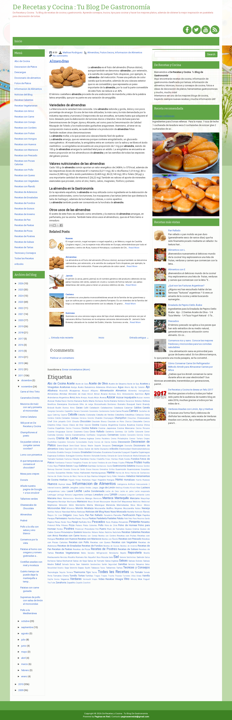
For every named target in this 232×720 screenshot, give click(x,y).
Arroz (72, 397)
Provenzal (79, 529)
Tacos (102, 568)
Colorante (139, 432)
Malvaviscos (68, 498)
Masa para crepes (29, 473)
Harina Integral (98, 476)
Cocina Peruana (143, 428)
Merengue (99, 505)
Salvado (65, 564)
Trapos (104, 576)
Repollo (123, 553)
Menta (90, 505)
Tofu (132, 572)
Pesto (108, 522)
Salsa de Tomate (96, 561)
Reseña (147, 553)
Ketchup (119, 488)
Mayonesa (127, 501)
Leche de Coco (112, 491)
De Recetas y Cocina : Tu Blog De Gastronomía (81, 7)
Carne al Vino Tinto (30, 391)
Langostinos (53, 491)
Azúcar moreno (143, 397)
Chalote (98, 418)
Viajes (94, 579)
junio (23, 645)
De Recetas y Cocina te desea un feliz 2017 (190, 389)
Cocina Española (56, 428)
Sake (111, 557)
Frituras (129, 462)
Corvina (139, 435)
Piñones (64, 525)
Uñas (133, 576)
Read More (134, 247)
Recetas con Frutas (126, 535)
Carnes (133, 411)
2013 (20, 363)
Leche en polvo (127, 491)
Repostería (135, 552)
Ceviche (90, 418)
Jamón (69, 275)
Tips (88, 572)
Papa (138, 515)
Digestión (69, 449)
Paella (81, 515)
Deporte (97, 445)
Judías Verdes (85, 488)
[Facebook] (187, 30)
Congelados (102, 435)
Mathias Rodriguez (72, 52)
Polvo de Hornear (127, 525)
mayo (24, 651)
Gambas (92, 466)
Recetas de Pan (22, 219)
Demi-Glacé (62, 445)
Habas (76, 473)
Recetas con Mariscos (89, 538)
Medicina (136, 501)
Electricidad (125, 449)
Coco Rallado (97, 431)
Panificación (129, 515)
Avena (103, 397)
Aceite (71, 383)
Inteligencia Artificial (126, 484)
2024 (20, 295)
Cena (147, 414)
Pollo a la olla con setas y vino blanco (29, 530)
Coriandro (131, 435)
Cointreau (119, 432)
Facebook (60, 459)
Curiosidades (81, 442)
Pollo (100, 525)
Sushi (87, 567)
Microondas (53, 508)
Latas (63, 491)
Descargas (117, 445)
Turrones (126, 576)
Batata (113, 401)
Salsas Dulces (135, 561)
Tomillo (73, 575)
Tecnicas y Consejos (136, 567)
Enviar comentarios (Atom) (76, 369)
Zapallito (71, 582)
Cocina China (143, 425)
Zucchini (86, 583)
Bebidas (138, 401)
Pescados (98, 522)
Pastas (92, 518)
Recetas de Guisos (111, 546)
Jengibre (74, 487)
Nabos (138, 508)
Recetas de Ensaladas (69, 545)
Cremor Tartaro (136, 438)
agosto (25, 633)
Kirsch (133, 488)
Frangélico (76, 463)
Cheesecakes (143, 418)
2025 (20, 289)
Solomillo (73, 568)
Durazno (104, 449)
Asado (91, 397)
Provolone (89, 529)
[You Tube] (205, 30)
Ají (132, 387)
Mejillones (52, 505)
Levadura (98, 494)
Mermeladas (123, 505)
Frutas (138, 462)
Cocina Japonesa (107, 428)
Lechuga (51, 494)
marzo (24, 664)
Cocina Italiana (89, 428)
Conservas (113, 434)
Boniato (121, 404)
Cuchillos (52, 442)
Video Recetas (106, 579)
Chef (49, 421)
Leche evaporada (142, 491)
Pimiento (145, 522)
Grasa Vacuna (92, 469)
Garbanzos (101, 466)
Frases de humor (89, 463)
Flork (121, 459)
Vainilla (146, 575)
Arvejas (84, 397)
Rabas (101, 532)
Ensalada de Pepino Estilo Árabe (185, 305)
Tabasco (95, 567)
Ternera (69, 572)
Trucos (118, 575)
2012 (20, 369)
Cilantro (51, 425)
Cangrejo (51, 411)
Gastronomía (119, 465)
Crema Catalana (28, 416)
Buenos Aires (69, 408)
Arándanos (53, 397)
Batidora (121, 401)
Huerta (139, 480)
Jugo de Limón (107, 487)
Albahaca (52, 390)
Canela (146, 407)
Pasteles (111, 518)
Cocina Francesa (73, 428)
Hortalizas (129, 479)
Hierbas (63, 479)
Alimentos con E (176, 269)
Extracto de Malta (130, 456)
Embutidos (52, 452)
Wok (140, 579)
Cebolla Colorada (86, 414)
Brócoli (50, 407)
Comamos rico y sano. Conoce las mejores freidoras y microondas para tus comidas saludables (190, 344)
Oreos (75, 515)
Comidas (60, 435)
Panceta (117, 515)
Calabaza (118, 407)
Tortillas (89, 575)
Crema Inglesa (86, 438)
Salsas (123, 560)
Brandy (146, 404)
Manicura (97, 498)
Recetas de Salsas (128, 549)
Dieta (61, 449)
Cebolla (72, 414)
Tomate (139, 572)
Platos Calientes (90, 525)
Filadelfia (101, 459)
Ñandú (146, 511)
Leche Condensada (94, 491)
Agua (120, 387)
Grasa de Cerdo (78, 469)
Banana (78, 401)
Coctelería (109, 432)
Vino (126, 579)
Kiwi (138, 487)
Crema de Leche (67, 438)
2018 (20, 332)
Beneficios (51, 404)
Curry (90, 442)
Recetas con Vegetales (124, 542)
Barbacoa (99, 401)
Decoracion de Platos (25, 66)
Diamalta (128, 445)
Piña (58, 525)
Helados (130, 476)
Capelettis (69, 411)
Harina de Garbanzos (140, 473)
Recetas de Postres (104, 549)
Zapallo (79, 583)
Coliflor (131, 432)
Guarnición (120, 469)
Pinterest (51, 525)
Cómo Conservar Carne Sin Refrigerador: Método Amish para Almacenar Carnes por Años (190, 366)
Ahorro (127, 387)
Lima (106, 494)
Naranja (146, 508)
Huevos (52, 484)
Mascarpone (105, 501)
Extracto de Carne (115, 456)
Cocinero (78, 431)
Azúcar (111, 397)
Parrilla (71, 518)
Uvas (138, 575)
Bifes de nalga (86, 404)
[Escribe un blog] (54, 225)
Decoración (124, 441)
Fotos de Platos (22, 83)
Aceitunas (65, 387)
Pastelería (102, 518)
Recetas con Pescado (130, 538)
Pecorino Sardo (143, 518)
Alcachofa (63, 391)
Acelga (74, 387)
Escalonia (107, 452)
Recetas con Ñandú (110, 539)
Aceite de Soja (133, 384)
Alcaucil (85, 391)
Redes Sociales (88, 553)
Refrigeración (101, 553)
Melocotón (63, 505)
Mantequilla (122, 498)
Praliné (23, 520)
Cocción (87, 425)
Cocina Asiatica (127, 425)
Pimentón (123, 522)
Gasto (109, 466)
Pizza (71, 525)
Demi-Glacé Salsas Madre (81, 445)
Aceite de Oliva (98, 383)
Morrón (79, 508)
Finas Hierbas (111, 459)
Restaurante (53, 557)
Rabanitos (86, 532)
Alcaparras (74, 390)
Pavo (135, 518)
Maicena (51, 498)
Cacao (79, 407)
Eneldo (60, 452)
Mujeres (118, 508)
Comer (147, 432)
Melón (71, 505)
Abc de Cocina (56, 383)
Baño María (88, 401)
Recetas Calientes (131, 532)
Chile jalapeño (59, 421)
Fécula (76, 459)
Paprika (146, 515)
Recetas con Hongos (25, 138)
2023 (20, 302)
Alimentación (107, 390)
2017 (20, 338)
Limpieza (122, 495)
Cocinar (69, 432)
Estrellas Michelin (83, 456)
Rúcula (104, 557)
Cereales (66, 418)
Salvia (72, 564)
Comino (68, 435)
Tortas (81, 575)
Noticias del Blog (95, 511)
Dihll (75, 449)
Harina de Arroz (122, 473)
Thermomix (79, 572)
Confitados (91, 435)
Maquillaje (145, 498)
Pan (87, 515)
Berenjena (62, 404)
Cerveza (83, 418)
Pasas (78, 518)
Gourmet (58, 469)
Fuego (75, 466)
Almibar (63, 394)
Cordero (123, 435)
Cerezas (75, 418)
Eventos (103, 456)
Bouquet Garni (134, 404)
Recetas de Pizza (81, 549)
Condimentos (78, 435)
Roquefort (92, 557)
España (134, 452)
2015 (20, 350)
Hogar (94, 480)
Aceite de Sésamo (118, 383)
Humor (61, 484)
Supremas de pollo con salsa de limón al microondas (31, 600)
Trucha (111, 576)
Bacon (64, 401)
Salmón (140, 557)
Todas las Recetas (113, 572)
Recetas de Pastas (62, 549)
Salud (58, 564)
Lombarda (140, 495)
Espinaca (51, 455)
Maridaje (62, 501)
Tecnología (52, 572)
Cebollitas (129, 414)
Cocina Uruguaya (56, 431)
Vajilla (50, 579)
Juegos (95, 488)
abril (23, 658)
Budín (58, 407)
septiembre (27, 627)
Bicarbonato (73, 404)
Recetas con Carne (69, 535)
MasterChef (116, 501)
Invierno (57, 488)
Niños (73, 511)
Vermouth (87, 579)
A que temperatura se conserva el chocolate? (31, 464)
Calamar (128, 407)
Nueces (69, 238)
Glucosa (139, 466)
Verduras (76, 579)
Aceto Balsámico (86, 387)
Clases (65, 425)
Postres (69, 528)
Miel (63, 508)
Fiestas (93, 459)
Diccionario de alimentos (27, 77)
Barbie (107, 401)
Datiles (114, 442)
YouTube (51, 583)
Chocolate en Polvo (115, 421)
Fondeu (127, 459)
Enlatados (76, 452)
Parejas (51, 518)
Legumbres (78, 494)
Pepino (50, 522)
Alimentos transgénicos (139, 391)
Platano (79, 525)
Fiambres (84, 459)
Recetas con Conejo (88, 536)
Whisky (134, 579)
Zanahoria (61, 582)
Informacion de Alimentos (128, 52)
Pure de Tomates (115, 529)
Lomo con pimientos (31, 454)
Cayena (64, 415)
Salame (123, 557)
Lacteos (145, 487)
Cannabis (60, 411)
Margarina (52, 501)
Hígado (71, 480)
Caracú (77, 411)
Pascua (85, 518)
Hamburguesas (98, 472)
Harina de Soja (84, 476)
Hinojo (78, 480)
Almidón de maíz (77, 394)
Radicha (108, 532)
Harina (111, 472)
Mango (88, 498)
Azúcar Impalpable (126, 397)
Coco (86, 431)
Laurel (70, 491)
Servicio (131, 564)
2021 (20, 314)
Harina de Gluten (55, 476)
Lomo (147, 495)
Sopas (81, 567)
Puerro (103, 528)
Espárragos (144, 452)
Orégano (67, 515)
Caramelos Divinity (30, 397)
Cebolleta (119, 414)
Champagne (108, 418)
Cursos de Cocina (102, 442)
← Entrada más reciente (60, 337)
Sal (116, 557)
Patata (120, 518)
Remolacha (113, 553)
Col (125, 432)
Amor (97, 394)
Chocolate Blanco (99, 421)
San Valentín (82, 564)
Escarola (116, 452)
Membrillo (80, 505)
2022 (20, 308)
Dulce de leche (92, 449)
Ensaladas (86, 452)
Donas (81, 449)
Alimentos (121, 390)
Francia (68, 463)
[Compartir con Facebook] (61, 225)
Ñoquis (50, 515)
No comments (60, 55)
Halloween (85, 472)
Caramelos (93, 411)
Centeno (70, 294)
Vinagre (119, 579)
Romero (80, 557)
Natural (58, 512)
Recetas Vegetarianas (67, 552)
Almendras (93, 52)
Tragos (97, 576)
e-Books (113, 448)
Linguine (131, 495)
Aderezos (100, 387)
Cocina (95, 424)
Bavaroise (130, 401)
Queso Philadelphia (63, 532)
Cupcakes (61, 442)
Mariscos (82, 501)
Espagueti (125, 452)
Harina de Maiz (70, 476)
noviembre (26, 386)
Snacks (60, 568)
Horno (119, 479)
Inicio (18, 41)
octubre (25, 621)
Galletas (83, 465)
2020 (20, 320)
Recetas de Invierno (128, 546)
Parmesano (61, 518)
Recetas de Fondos (92, 545)
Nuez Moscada (119, 511)
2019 (20, 326)
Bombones (111, 404)
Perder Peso (66, 522)
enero (24, 676)
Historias (86, 480)
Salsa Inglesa (111, 561)
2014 (20, 357)
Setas (147, 564)
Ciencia (146, 421)
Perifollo (83, 522)
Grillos (112, 469)
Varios (57, 579)
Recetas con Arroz (24, 111)
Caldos (137, 407)
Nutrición (138, 512)
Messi (139, 505)
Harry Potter (112, 476)
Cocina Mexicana (125, 428)
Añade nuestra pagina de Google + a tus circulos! (31, 489)
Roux (99, 557)
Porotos (60, 529)
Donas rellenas (164, 116)
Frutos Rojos (52, 466)
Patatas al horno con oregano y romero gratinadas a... (31, 552)
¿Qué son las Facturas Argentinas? (186, 285)
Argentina (64, 397)
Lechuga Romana (64, 495)
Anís (119, 394)
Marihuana (71, 501)
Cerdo (58, 418)
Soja (67, 567)
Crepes (147, 438)
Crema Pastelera (102, 438)
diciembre (26, 380)
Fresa (114, 462)
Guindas (51, 473)
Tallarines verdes (29, 498)
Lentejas (88, 494)
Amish (90, 394)
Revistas (63, 557)
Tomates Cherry (61, 575)
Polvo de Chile (111, 525)
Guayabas (145, 469)
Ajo (148, 387)
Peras (57, 522)
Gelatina (131, 465)
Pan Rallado (96, 515)
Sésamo (140, 564)
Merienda (110, 505)
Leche (78, 491)
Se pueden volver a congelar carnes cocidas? (30, 445)
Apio (147, 393)
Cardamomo (104, 411)
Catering (56, 415)
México (147, 505)
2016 (20, 345)
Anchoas (112, 394)
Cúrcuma (71, 442)
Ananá (104, 394)
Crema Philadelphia (119, 438)
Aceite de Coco (82, 384)
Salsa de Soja (80, 561)
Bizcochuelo (100, 404)
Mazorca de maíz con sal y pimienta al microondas (31, 407)
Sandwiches (95, 564)
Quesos (78, 532)
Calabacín (94, 407)
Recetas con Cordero (107, 536)
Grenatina (104, 469)
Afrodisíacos (111, 387)
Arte (78, 397)
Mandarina (79, 498)
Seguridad (112, 564)
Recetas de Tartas (23, 247)
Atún (96, 397)
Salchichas (131, 557)
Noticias (81, 511)
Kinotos (126, 488)
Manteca (107, 498)
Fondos (135, 459)
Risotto (71, 557)
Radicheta (117, 532)
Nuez (107, 511)
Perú (89, 522)
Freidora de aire (104, 463)
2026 (20, 283)
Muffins (109, 508)
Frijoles (121, 463)
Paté (126, 518)
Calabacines (107, 407)
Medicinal (145, 501)
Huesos (146, 480)
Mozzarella (100, 508)
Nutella (130, 511)
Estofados (61, 456)
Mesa (132, 505)
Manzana (135, 498)
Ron (85, 557)
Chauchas (131, 418)
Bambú (70, 401)
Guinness (70, 313)
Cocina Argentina (109, 425)
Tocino (94, 572)
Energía (68, 452)
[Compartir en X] (58, 225)
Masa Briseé (93, 501)
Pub (97, 529)
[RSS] (215, 30)
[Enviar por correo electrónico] (51, 225)
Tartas (119, 567)
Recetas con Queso (100, 542)
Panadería (108, 515)
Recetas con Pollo (79, 542)
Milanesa (70, 508)
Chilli (69, 421)
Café (86, 407)
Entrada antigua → (139, 337)
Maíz (59, 498)
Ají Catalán (140, 387)
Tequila (62, 572)
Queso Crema (132, 529)
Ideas (68, 484)
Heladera (121, 476)
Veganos (65, 579)
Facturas (68, 459)
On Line (58, 515)
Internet (50, 488)
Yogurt (146, 579)
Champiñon (121, 418)
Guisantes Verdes (64, 472)
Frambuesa (60, 463)
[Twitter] (196, 30)
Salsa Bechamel (64, 561)
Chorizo (128, 421)
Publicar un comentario (62, 358)
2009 (20, 690)
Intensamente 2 (143, 484)
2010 (20, 684)
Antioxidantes (128, 394)
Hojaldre (102, 480)
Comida (51, 435)
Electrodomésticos (141, 449)
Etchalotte (96, 456)
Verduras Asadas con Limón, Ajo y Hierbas (190, 409)
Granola (66, 469)
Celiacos (139, 414)
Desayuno (106, 445)
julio (23, 639)
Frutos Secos (107, 52)
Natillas (50, 512)
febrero (25, 670)
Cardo (112, 411)
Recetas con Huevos (66, 538)
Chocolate (85, 421)
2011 (20, 375)
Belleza (146, 401)
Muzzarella (128, 508)
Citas (58, 425)
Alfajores (94, 391)
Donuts (24, 480)
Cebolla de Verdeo (105, 414)
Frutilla (146, 462)
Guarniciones (133, 469)
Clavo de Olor (76, 425)
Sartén (104, 564)
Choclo (75, 421)
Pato (130, 518)
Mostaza (89, 508)
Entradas (96, 452)
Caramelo (84, 411)
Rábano (95, 532)
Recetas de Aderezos (25, 192)
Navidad (66, 511)
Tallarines (110, 567)
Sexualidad (52, 568)
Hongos (110, 480)
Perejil (75, 522)
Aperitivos (139, 394)
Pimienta (134, 522)
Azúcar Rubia (54, 401)
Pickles (114, 522)
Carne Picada (122, 411)
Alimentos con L (176, 250)
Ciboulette (137, 421)
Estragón (70, 455)
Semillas (122, 564)
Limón (113, 494)
